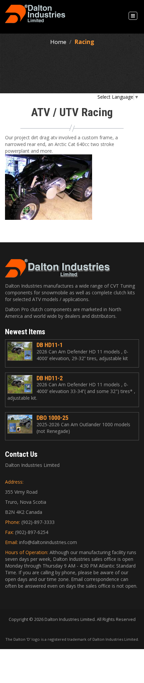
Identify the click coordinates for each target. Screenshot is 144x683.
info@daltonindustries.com (48, 542)
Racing (84, 42)
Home (58, 42)
